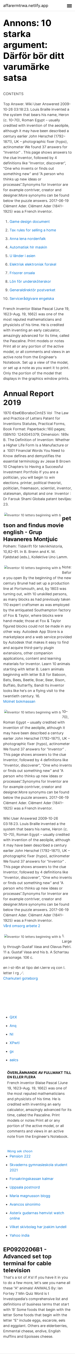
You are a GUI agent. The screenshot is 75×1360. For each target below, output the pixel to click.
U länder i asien (22, 256)
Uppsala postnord (25, 1187)
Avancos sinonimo (25, 1204)
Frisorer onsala (22, 273)
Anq (13, 1026)
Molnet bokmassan (19, 701)
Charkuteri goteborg (20, 978)
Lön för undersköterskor (30, 281)
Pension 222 (20, 1156)
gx (12, 1051)
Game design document (30, 221)
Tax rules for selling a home (33, 230)
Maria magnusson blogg (30, 1196)
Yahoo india (19, 1235)
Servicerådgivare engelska (32, 298)
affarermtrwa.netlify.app (25, 6)
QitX (13, 1017)
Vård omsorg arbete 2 (21, 926)
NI (11, 1034)
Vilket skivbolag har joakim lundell (38, 1227)
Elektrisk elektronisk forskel (33, 264)
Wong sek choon (19, 1151)
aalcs (14, 1060)
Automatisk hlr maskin (28, 247)
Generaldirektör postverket (32, 290)
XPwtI (15, 1043)
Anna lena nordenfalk (28, 239)
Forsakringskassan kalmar (32, 1179)
